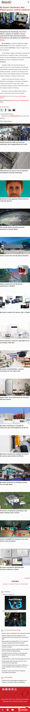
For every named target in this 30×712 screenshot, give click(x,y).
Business (2, 97)
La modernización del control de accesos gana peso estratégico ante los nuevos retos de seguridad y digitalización (14, 655)
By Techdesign (22, 100)
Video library (7, 591)
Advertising (18, 699)
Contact (25, 701)
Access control (18, 96)
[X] (1, 110)
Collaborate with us (7, 701)
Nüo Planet (23, 32)
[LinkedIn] (9, 110)
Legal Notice (25, 699)
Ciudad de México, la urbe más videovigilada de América (16, 658)
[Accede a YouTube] (12, 710)
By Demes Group (14, 100)
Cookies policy (4, 699)
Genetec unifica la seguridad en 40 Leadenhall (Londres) (16, 633)
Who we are (12, 699)
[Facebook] (5, 110)
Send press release (18, 701)
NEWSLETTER (15, 116)
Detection (24, 96)
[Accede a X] (2, 710)
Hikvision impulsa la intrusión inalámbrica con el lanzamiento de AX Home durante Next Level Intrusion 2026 (15, 637)
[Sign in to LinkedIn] (7, 710)
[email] (13, 110)
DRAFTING (3, 96)
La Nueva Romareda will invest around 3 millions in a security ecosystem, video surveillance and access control (15, 667)
